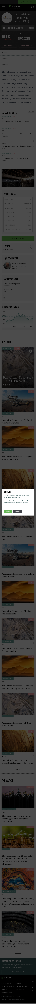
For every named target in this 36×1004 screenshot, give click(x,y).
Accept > (8, 511)
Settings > (17, 511)
